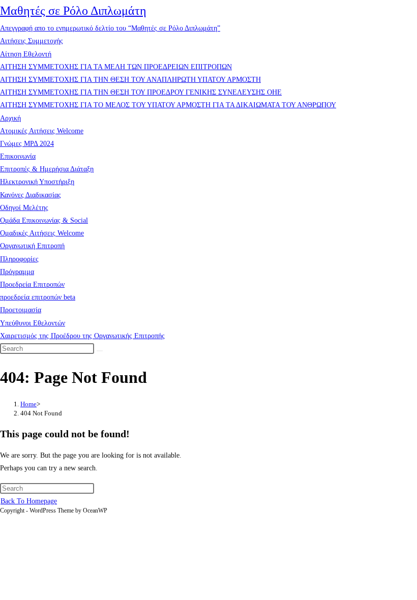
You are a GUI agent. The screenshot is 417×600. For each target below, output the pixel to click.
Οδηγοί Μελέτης (24, 208)
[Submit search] (99, 351)
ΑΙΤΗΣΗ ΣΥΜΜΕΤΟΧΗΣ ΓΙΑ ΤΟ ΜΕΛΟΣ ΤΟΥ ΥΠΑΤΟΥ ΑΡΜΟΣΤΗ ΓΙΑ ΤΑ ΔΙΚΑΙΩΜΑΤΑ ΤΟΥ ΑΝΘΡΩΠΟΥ (168, 105)
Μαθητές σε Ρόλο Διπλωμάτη (73, 10)
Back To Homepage (29, 501)
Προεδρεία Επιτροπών (32, 284)
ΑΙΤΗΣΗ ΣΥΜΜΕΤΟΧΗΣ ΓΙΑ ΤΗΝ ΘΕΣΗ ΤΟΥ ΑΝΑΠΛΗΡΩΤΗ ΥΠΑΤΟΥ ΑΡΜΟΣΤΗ (130, 79)
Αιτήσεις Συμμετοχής (31, 41)
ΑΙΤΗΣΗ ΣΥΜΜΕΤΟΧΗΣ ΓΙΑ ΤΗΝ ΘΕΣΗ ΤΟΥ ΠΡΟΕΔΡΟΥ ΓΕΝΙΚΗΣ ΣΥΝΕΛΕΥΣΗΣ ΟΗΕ (141, 92)
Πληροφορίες (19, 259)
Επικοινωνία (18, 156)
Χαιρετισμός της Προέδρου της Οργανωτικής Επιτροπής (82, 336)
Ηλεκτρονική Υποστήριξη (37, 182)
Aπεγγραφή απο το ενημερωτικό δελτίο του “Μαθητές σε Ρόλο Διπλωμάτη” (110, 28)
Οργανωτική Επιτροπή (32, 246)
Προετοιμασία (20, 310)
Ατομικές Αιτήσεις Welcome (41, 131)
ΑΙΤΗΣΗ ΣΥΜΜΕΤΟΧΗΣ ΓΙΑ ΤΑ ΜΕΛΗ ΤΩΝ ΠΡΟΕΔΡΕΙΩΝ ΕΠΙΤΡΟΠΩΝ (116, 67)
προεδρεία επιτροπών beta (37, 297)
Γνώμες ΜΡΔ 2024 (27, 143)
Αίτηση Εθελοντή (25, 54)
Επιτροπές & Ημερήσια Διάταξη (47, 169)
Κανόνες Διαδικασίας (30, 195)
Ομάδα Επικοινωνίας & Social (44, 220)
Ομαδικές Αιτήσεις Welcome (42, 233)
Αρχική (10, 118)
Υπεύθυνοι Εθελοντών (32, 323)
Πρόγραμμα (17, 272)
